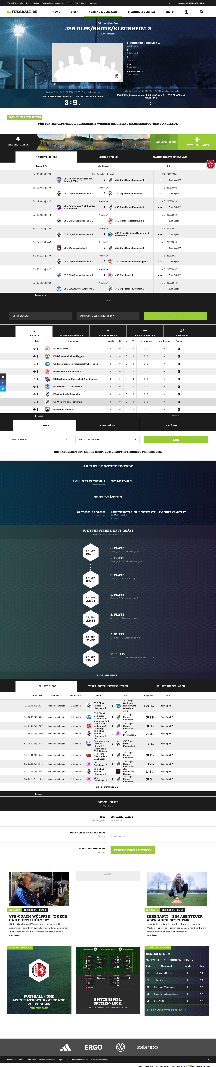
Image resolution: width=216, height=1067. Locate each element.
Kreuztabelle (145, 335)
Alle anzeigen (107, 675)
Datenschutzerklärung (27, 1060)
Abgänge (171, 425)
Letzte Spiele (108, 157)
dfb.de (22, 3)
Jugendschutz (63, 1060)
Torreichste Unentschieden (108, 686)
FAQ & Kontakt (80, 3)
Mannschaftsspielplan (170, 157)
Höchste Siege (46, 686)
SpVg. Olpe (108, 802)
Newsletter (93, 3)
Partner (70, 3)
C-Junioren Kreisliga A (143, 43)
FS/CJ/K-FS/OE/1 (121, 481)
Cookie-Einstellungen (99, 1060)
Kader (44, 425)
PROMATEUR (12, 3)
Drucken (176, 415)
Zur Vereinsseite (108, 34)
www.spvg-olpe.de (92, 848)
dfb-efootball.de (33, 3)
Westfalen (113, 23)
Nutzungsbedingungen (46, 1060)
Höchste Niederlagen (169, 686)
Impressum (11, 1060)
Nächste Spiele (46, 157)
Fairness (182, 335)
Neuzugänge (108, 425)
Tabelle (34, 335)
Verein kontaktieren (133, 850)
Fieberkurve (108, 335)
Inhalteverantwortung (80, 1060)
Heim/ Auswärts (71, 335)
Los (175, 316)
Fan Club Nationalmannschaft (53, 3)
